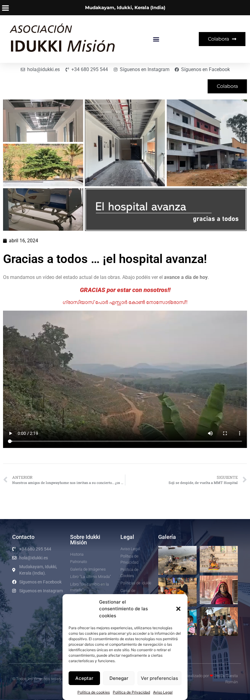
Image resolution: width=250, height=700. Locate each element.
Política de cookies (93, 692)
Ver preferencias (159, 678)
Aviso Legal (163, 692)
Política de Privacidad (131, 692)
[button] (178, 609)
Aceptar (84, 678)
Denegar (118, 678)
